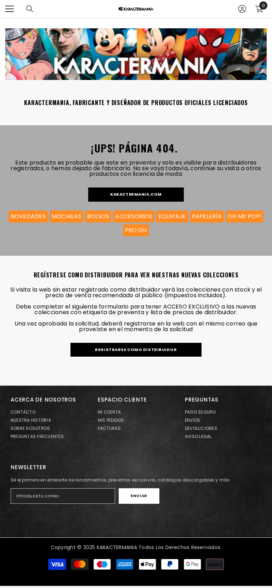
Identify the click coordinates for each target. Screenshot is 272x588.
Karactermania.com (136, 194)
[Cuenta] (242, 9)
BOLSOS (98, 216)
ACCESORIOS (133, 216)
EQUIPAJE (172, 216)
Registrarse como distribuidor (136, 349)
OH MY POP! (244, 216)
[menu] (9, 9)
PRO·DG (136, 230)
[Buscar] (30, 9)
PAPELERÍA (207, 216)
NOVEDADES (28, 216)
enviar (139, 495)
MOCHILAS (66, 216)
